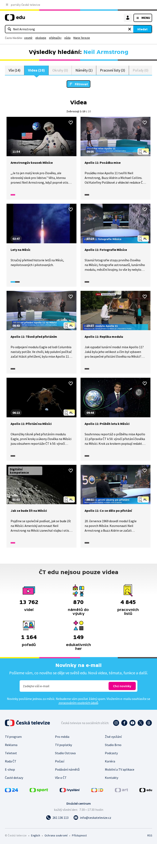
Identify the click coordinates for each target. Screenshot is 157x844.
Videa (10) (36, 70)
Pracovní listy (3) (112, 70)
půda (67, 38)
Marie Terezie (81, 38)
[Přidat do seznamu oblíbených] (71, 122)
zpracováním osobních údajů (78, 703)
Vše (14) (14, 70)
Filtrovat (81, 84)
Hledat (142, 29)
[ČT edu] (15, 19)
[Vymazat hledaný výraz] (129, 29)
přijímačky (55, 38)
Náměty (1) (83, 70)
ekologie (40, 38)
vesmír (28, 38)
